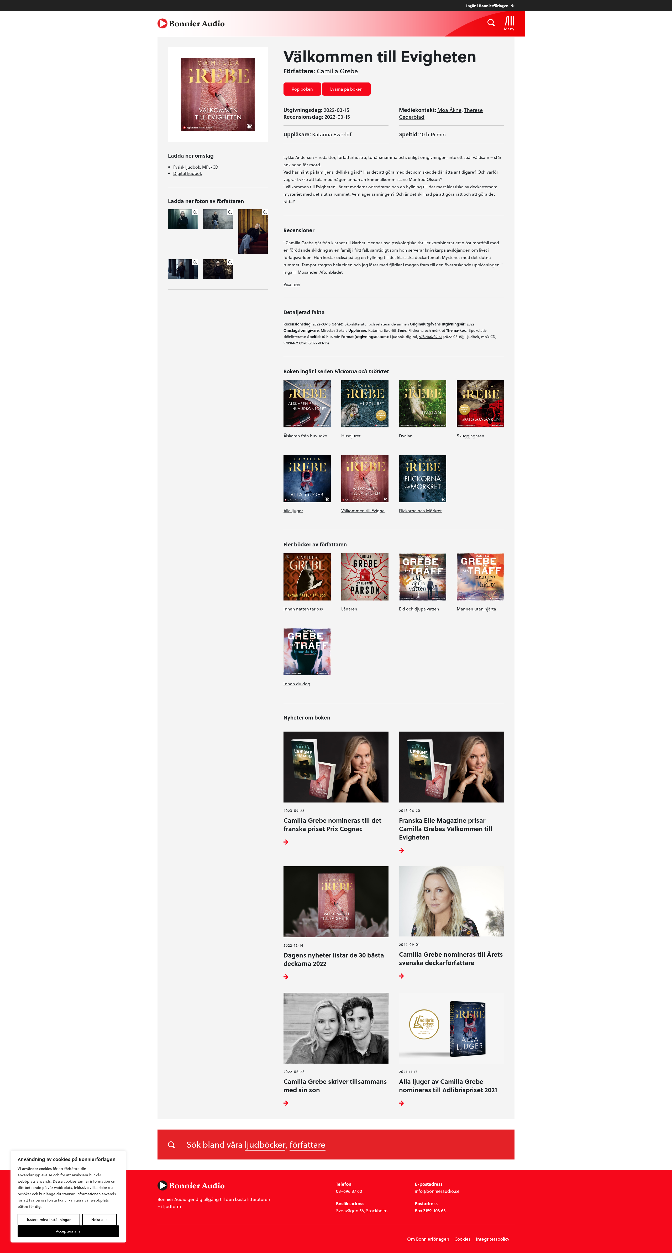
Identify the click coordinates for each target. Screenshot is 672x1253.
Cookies (462, 1239)
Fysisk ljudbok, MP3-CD (195, 167)
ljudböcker (265, 1144)
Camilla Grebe (337, 71)
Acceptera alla (68, 1231)
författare (308, 1144)
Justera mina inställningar (49, 1219)
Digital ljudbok (187, 173)
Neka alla (99, 1219)
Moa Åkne (449, 110)
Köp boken (302, 89)
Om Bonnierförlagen (428, 1239)
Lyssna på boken (346, 89)
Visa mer (292, 284)
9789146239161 (430, 336)
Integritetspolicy (492, 1239)
